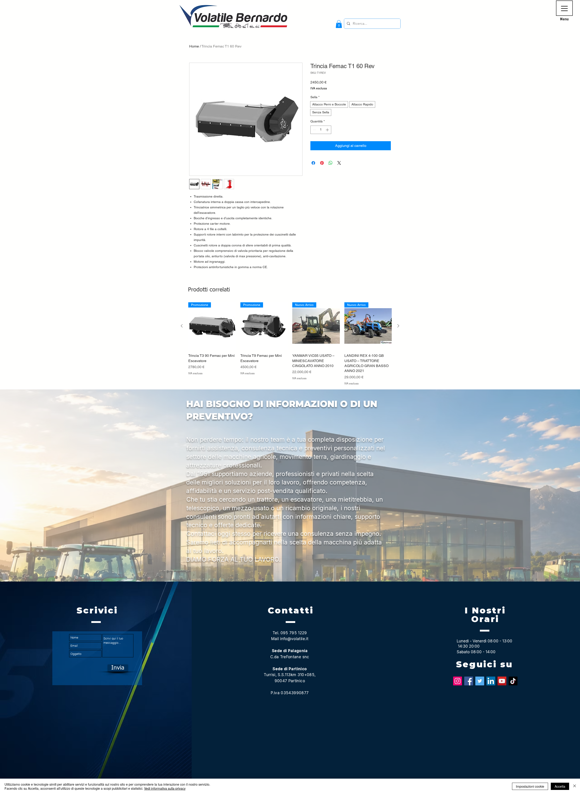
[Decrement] (314, 130)
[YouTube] (502, 681)
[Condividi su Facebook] (313, 163)
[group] (290, 344)
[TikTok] (513, 681)
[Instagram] (457, 681)
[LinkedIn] (490, 681)
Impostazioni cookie (530, 786)
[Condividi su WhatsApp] (330, 163)
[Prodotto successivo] (398, 326)
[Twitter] (479, 681)
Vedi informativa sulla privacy (165, 788)
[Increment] (328, 130)
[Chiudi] (574, 786)
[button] (339, 24)
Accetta (560, 786)
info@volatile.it (294, 639)
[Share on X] (339, 163)
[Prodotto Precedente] (181, 326)
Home (194, 46)
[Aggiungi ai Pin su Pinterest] (322, 163)
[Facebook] (468, 681)
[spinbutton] (321, 130)
